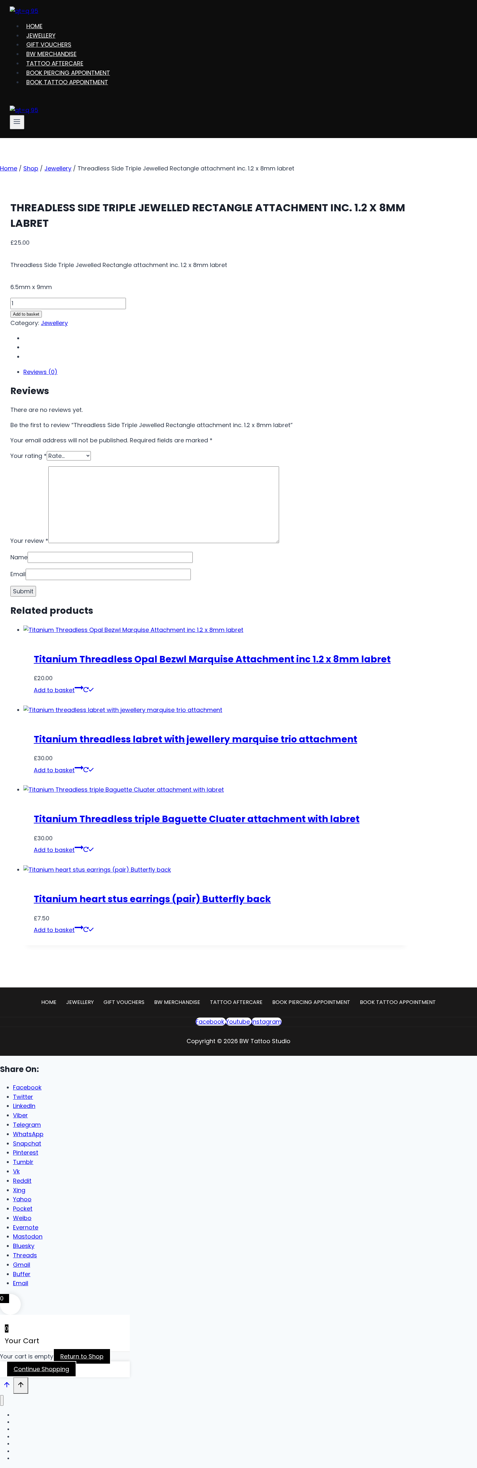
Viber (20, 1115)
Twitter (23, 1097)
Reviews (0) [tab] (40, 372)
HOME (34, 26)
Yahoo (22, 1199)
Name (19, 557)
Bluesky (23, 1246)
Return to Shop (82, 1356)
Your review (29, 541)
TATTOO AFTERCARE (54, 63)
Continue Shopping (41, 1369)
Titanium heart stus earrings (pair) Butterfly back (152, 899)
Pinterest (25, 1152)
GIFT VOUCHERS (48, 45)
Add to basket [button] (54, 690)
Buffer (22, 1274)
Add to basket (26, 314)
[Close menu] (2, 1400)
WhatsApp (28, 1134)
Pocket (22, 1209)
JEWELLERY (40, 35)
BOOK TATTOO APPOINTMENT (67, 82)
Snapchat (27, 1143)
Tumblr (23, 1162)
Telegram (27, 1125)
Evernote (25, 1227)
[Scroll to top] (6, 1386)
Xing (19, 1190)
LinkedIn (24, 1106)
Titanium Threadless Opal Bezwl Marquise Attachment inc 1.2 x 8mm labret (212, 659)
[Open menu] (17, 122)
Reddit (22, 1181)
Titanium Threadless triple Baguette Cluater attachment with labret (197, 819)
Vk (16, 1171)
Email (18, 574)
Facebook (27, 1087)
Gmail (21, 1265)
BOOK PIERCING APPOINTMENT (68, 73)
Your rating (28, 456)
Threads (25, 1255)
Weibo (22, 1218)
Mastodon (28, 1236)
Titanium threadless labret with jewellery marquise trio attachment (195, 739)
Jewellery (54, 323)
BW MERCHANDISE (51, 54)
